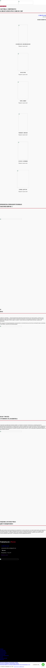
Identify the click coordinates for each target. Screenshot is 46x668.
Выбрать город (4, 554)
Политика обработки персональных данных (9, 662)
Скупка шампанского (4, 655)
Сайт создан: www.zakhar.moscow (19, 666)
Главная (1, 648)
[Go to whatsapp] (43, 664)
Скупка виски (3, 651)
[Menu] (43, 3)
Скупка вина (2, 650)
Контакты (2, 659)
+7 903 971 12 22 (42, 15)
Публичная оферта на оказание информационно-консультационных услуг (15, 664)
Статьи (1, 656)
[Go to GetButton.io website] (43, 666)
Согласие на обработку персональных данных (9, 663)
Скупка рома (2, 654)
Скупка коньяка (3, 652)
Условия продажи (3, 658)
